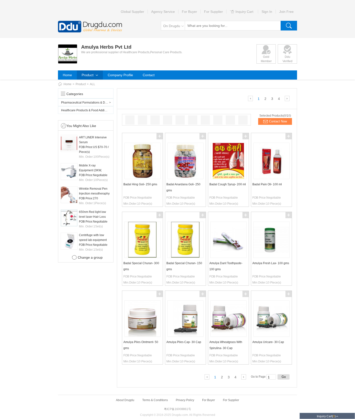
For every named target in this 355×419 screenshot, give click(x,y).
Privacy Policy (185, 400)
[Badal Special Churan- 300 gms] (142, 256)
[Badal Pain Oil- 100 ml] (271, 178)
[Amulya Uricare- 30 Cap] (271, 335)
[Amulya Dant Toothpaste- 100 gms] (228, 256)
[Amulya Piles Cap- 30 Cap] (185, 335)
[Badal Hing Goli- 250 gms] (142, 178)
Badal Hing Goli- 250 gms (140, 184)
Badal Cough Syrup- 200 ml (227, 184)
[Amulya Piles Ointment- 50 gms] (142, 335)
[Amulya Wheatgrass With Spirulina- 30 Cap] (228, 335)
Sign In (267, 12)
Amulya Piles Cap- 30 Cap (183, 342)
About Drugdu (125, 400)
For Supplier (213, 12)
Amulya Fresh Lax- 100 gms (270, 263)
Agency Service (163, 12)
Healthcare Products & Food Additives (86, 110)
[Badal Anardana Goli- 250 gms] (185, 178)
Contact (149, 75)
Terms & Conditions (155, 400)
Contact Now (278, 121)
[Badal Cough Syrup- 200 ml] (228, 178)
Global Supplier (132, 12)
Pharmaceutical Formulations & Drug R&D (87, 102)
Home (67, 75)
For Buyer (189, 12)
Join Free (286, 12)
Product (88, 75)
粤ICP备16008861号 (177, 409)
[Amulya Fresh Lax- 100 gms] (271, 256)
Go (284, 377)
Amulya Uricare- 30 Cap (268, 342)
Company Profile (120, 75)
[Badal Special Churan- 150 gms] (185, 256)
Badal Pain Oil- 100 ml (267, 184)
